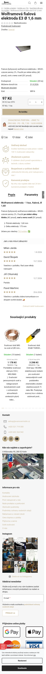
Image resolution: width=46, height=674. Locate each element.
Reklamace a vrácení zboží (13, 514)
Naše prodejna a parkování (13, 503)
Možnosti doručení (9, 88)
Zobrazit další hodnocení (33, 306)
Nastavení (22, 661)
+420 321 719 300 (15, 427)
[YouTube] (17, 439)
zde (34, 655)
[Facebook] (5, 439)
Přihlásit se (10, 613)
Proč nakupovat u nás (11, 500)
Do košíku (23, 112)
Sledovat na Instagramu (22, 576)
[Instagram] (11, 439)
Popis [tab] (11, 194)
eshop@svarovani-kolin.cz (19, 421)
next (43, 346)
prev (2, 346)
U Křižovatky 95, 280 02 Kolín (14, 452)
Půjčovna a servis (9, 521)
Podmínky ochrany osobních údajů (16, 510)
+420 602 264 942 (15, 432)
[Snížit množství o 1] (30, 102)
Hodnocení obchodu (10, 496)
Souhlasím (22, 668)
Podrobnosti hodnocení (11, 26)
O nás (4, 528)
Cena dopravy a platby (11, 517)
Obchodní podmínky (10, 507)
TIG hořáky (22, 231)
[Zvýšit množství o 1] (42, 102)
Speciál (11, 29)
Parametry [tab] (31, 194)
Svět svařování (8, 525)
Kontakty (6, 493)
